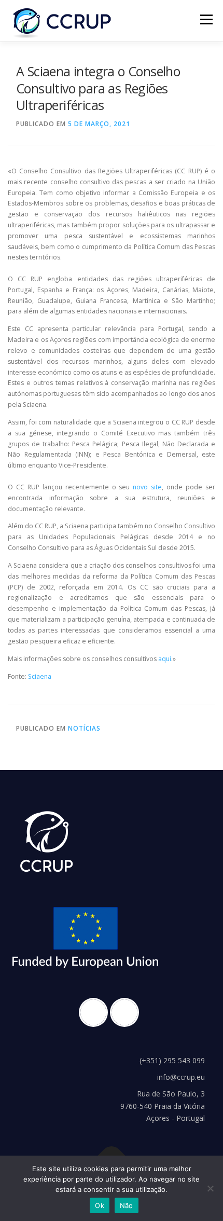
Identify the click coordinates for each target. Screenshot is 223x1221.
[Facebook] (96, 1012)
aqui (164, 658)
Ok (99, 1205)
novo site (147, 487)
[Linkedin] (127, 1012)
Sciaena (39, 676)
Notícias (84, 728)
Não (126, 1205)
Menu (205, 19)
